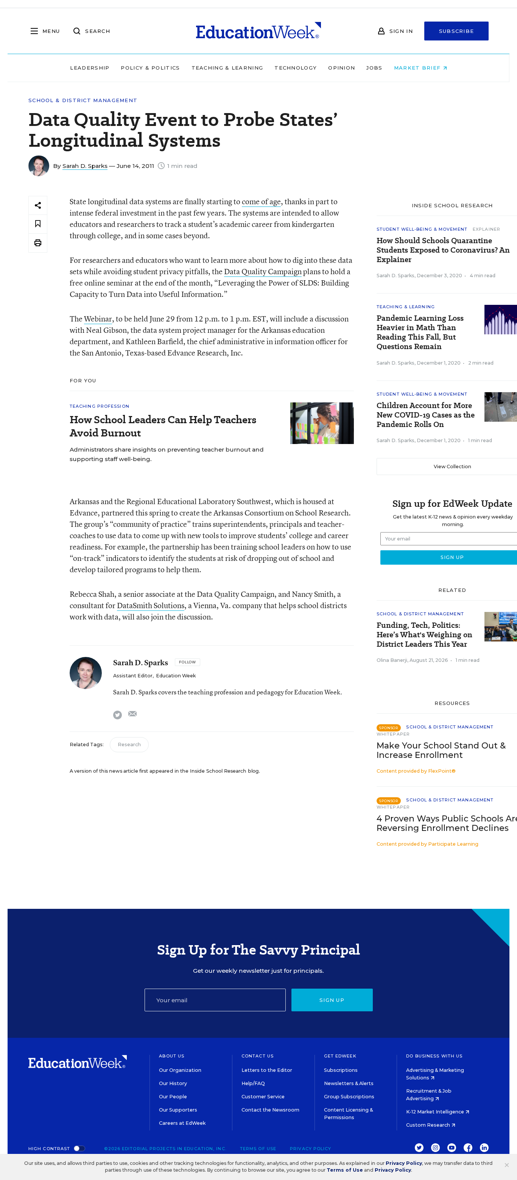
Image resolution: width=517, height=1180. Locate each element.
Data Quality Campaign (263, 271)
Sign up (331, 1000)
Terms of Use (258, 1148)
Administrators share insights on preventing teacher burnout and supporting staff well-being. (167, 454)
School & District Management (82, 100)
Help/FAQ (253, 1083)
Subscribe (456, 31)
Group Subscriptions (349, 1096)
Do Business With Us (434, 1056)
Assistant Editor (133, 675)
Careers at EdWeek (182, 1123)
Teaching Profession (99, 406)
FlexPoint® (442, 771)
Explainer (486, 229)
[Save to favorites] (38, 224)
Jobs (374, 68)
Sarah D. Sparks (84, 165)
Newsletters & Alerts (349, 1083)
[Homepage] (258, 31)
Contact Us (257, 1056)
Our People (173, 1096)
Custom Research (428, 1125)
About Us (171, 1056)
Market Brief (418, 68)
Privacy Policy (310, 1148)
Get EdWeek (340, 1056)
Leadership (89, 68)
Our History (173, 1083)
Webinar (98, 319)
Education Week (176, 675)
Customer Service (263, 1096)
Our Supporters (178, 1110)
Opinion (341, 68)
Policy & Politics (150, 68)
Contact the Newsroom (270, 1110)
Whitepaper (393, 734)
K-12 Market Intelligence (435, 1112)
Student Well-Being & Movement (422, 229)
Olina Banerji (392, 660)
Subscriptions (341, 1070)
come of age (261, 201)
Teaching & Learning (227, 68)
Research (129, 744)
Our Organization (180, 1070)
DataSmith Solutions (150, 605)
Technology (295, 68)
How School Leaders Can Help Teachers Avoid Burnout (163, 426)
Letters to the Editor (266, 1070)
